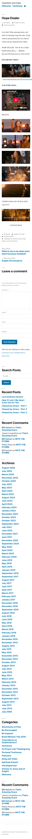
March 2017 (7, 593)
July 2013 (6, 705)
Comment (5, 290)
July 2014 (7, 669)
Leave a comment (9, 25)
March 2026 (8, 474)
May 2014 (7, 675)
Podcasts (6, 755)
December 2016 (10, 603)
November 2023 (10, 514)
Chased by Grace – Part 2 (14, 409)
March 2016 (8, 629)
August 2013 (8, 702)
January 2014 (8, 685)
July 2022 (7, 527)
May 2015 (7, 652)
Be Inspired (7, 733)
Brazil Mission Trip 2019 (14, 737)
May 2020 (7, 547)
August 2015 (8, 646)
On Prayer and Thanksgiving (16, 749)
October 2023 (9, 517)
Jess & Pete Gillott (12, 241)
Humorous (7, 746)
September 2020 (10, 543)
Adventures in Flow (11, 727)
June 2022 (7, 530)
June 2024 (7, 501)
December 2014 (10, 656)
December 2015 (10, 639)
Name (4, 312)
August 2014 (8, 665)
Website (4, 331)
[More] (25, 6)
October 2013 (9, 695)
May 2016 (7, 623)
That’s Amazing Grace (11, 428)
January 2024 (9, 510)
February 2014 (9, 682)
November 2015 (10, 642)
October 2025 (9, 481)
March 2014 (8, 679)
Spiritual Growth (10, 762)
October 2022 (9, 520)
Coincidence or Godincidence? (9, 741)
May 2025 (7, 487)
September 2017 (10, 576)
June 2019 (7, 560)
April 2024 (7, 504)
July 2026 (7, 471)
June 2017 (7, 586)
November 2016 (10, 606)
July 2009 (7, 712)
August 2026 (8, 468)
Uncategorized (9, 765)
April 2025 (7, 491)
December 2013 (10, 689)
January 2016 (8, 636)
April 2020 (7, 550)
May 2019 (7, 563)
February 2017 (9, 596)
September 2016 (10, 609)
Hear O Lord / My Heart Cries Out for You (13, 401)
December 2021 (10, 534)
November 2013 (10, 692)
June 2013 (7, 708)
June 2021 (7, 537)
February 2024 (9, 507)
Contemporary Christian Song (13, 239)
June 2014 (7, 672)
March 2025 (8, 494)
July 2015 (6, 649)
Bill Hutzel (7, 22)
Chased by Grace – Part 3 (14, 412)
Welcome (6, 6)
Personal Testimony (12, 752)
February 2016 (9, 632)
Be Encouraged (9, 730)
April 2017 (7, 590)
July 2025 (7, 484)
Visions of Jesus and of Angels (13, 770)
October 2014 (9, 662)
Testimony (17, 6)
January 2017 (8, 599)
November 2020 (10, 540)
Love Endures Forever (12, 397)
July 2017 (6, 583)
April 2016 (7, 626)
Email (4, 322)
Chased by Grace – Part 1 (14, 406)
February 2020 (9, 557)
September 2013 (10, 698)
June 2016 (7, 619)
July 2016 (6, 616)
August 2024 (8, 497)
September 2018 (10, 573)
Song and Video (8, 236)
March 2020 (8, 553)
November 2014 (10, 659)
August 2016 (8, 613)
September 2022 (10, 524)
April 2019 (7, 566)
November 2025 (10, 478)
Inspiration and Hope (11, 3)
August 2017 (8, 580)
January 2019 (8, 570)
